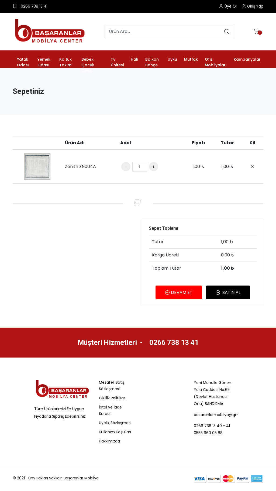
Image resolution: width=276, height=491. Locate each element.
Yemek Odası (43, 62)
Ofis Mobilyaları (216, 62)
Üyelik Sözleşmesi (115, 422)
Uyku (172, 59)
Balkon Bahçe (152, 62)
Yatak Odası (23, 62)
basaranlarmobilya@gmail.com (216, 414)
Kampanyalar (247, 59)
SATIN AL (230, 292)
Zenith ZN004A (80, 166)
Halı (134, 59)
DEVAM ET (181, 292)
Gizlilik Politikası (112, 398)
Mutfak (191, 59)
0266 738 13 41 (173, 342)
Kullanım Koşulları (115, 432)
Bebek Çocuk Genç (87, 65)
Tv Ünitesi (117, 62)
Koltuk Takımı (66, 62)
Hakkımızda (109, 441)
